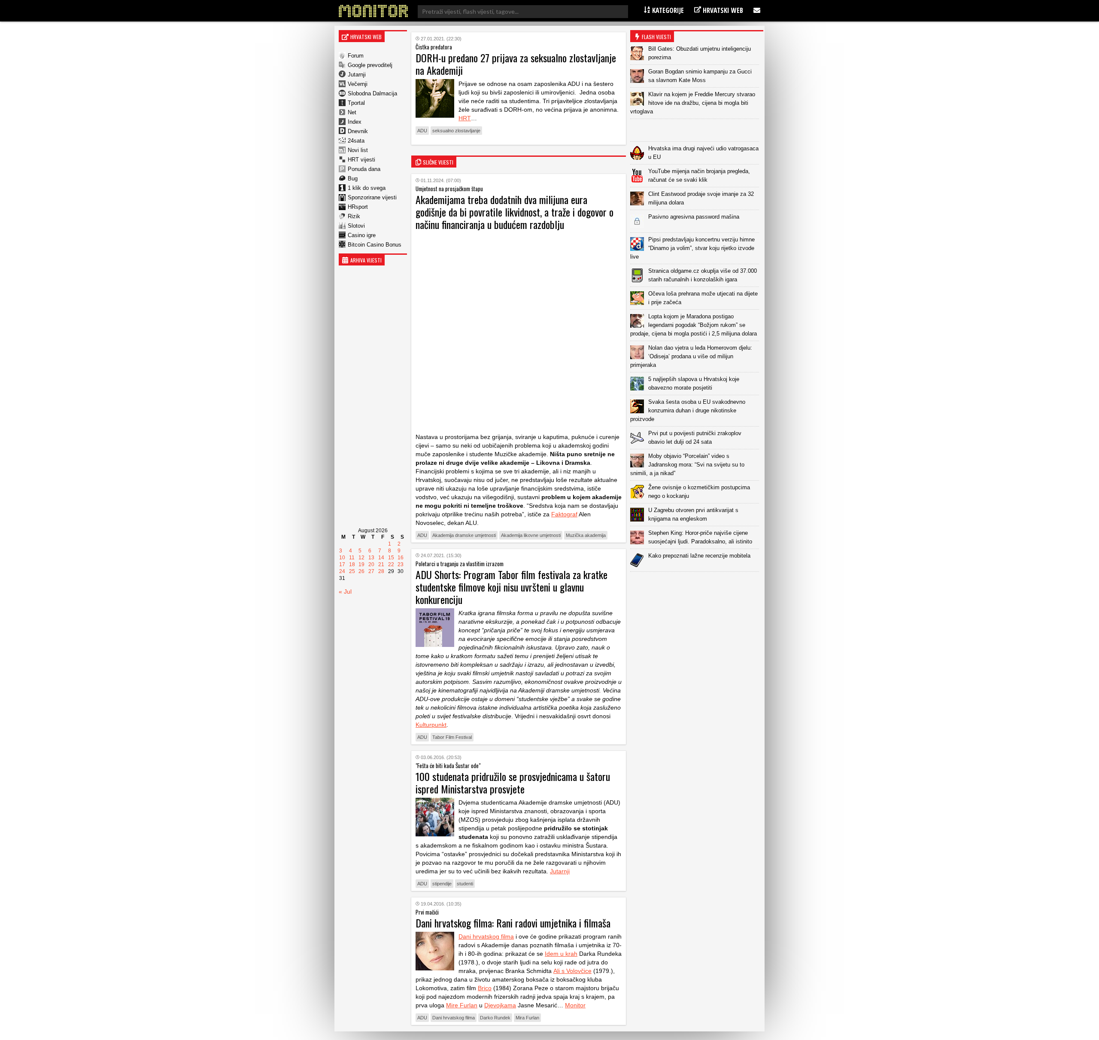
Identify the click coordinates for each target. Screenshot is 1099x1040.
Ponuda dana (364, 169)
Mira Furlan (527, 1017)
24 (342, 571)
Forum (356, 55)
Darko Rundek (495, 1017)
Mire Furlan (461, 1005)
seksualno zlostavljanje (456, 130)
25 (352, 571)
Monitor (575, 1005)
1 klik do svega (367, 188)
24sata (356, 140)
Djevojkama (500, 1005)
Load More (696, 585)
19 (361, 564)
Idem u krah (561, 953)
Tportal (356, 103)
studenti (465, 883)
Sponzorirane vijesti (372, 197)
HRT (464, 118)
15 (391, 558)
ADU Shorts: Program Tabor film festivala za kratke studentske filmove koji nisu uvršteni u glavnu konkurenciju (511, 587)
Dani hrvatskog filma (486, 936)
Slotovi (356, 226)
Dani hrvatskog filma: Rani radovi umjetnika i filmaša (513, 922)
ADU (422, 130)
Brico (485, 988)
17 (342, 564)
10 (342, 558)
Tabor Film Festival (452, 737)
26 (361, 571)
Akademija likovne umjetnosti (531, 535)
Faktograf (564, 514)
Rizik (354, 216)
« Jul (345, 591)
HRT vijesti (361, 159)
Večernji (357, 84)
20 (371, 564)
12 (361, 558)
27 (371, 571)
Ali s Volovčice (572, 970)
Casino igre (362, 235)
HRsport (358, 207)
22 (391, 564)
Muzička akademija (586, 535)
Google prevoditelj (370, 65)
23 (401, 564)
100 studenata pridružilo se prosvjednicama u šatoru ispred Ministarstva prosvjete (513, 782)
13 (371, 558)
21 (381, 564)
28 (381, 571)
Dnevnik (358, 131)
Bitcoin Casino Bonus (374, 244)
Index (354, 122)
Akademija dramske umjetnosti (464, 535)
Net (352, 112)
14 (381, 558)
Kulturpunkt (431, 724)
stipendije (442, 883)
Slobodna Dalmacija (372, 93)
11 (352, 558)
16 (401, 558)
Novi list (358, 150)
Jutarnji (357, 74)
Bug (353, 178)
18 (352, 564)
